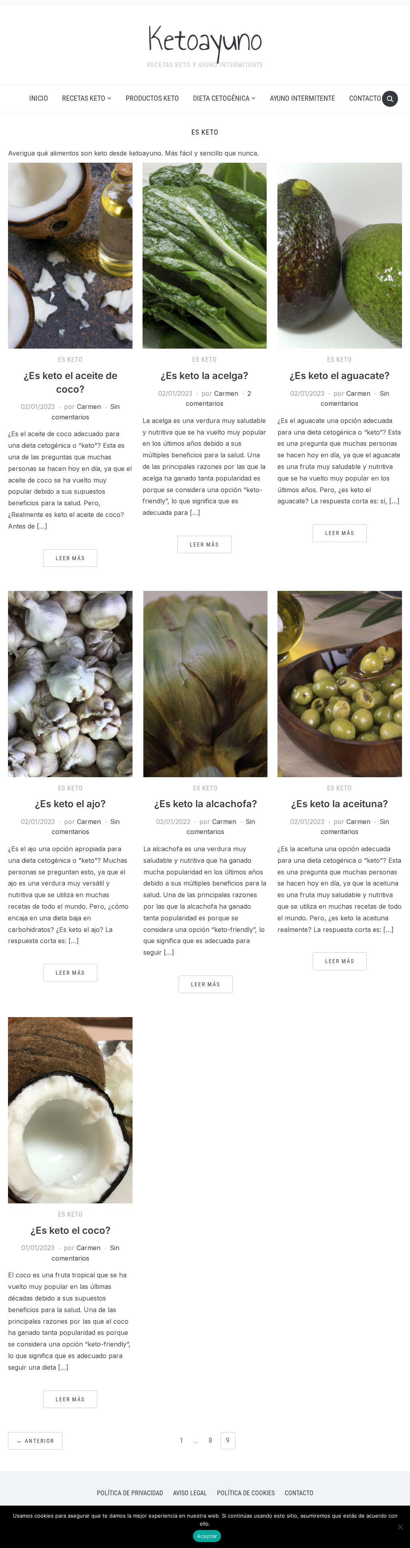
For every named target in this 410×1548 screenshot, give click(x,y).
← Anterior (35, 1441)
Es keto (70, 359)
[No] (400, 1527)
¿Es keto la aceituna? (339, 804)
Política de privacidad (130, 1493)
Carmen (89, 407)
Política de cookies (246, 1493)
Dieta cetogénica (221, 98)
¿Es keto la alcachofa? (205, 804)
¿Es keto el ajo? (70, 804)
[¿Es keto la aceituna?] (339, 683)
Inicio (38, 98)
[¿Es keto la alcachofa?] (205, 683)
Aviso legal (190, 1493)
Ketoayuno (205, 39)
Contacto (365, 98)
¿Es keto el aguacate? (339, 375)
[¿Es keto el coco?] (70, 1110)
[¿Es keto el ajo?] (70, 683)
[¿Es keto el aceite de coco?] (70, 255)
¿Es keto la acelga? (204, 375)
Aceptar (207, 1536)
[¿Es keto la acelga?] (205, 255)
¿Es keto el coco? (70, 1230)
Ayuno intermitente (302, 98)
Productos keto (152, 98)
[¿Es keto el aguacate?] (339, 255)
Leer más (70, 558)
